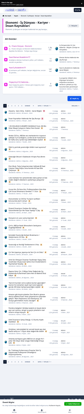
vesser (63, 273)
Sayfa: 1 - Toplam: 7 (44, 106)
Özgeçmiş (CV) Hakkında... (19, 82)
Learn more (4, 4)
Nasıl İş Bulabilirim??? (17, 67)
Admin (69, 52)
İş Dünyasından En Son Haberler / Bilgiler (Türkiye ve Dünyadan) (69, 47)
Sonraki (27, 106)
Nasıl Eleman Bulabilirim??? (19, 57)
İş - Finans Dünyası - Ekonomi (20, 46)
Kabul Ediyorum (74, 404)
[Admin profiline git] (56, 48)
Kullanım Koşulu (54, 405)
